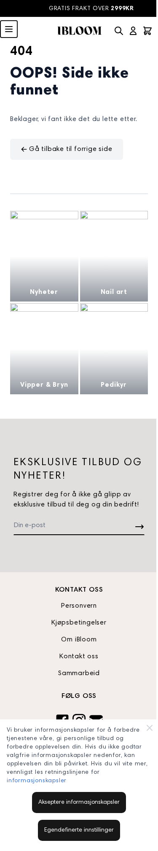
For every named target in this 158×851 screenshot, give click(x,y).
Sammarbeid (79, 673)
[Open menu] (8, 29)
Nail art (114, 292)
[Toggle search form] (118, 30)
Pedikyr (114, 385)
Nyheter (44, 292)
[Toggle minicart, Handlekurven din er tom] (147, 30)
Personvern (79, 606)
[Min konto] (133, 30)
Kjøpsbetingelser (79, 622)
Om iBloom (78, 639)
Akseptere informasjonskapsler (79, 802)
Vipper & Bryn (44, 385)
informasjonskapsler (37, 781)
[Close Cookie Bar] (150, 728)
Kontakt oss (79, 656)
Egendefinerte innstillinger (79, 830)
